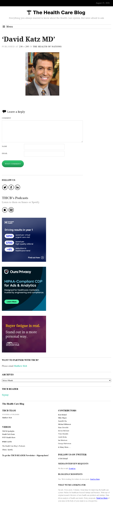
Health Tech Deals (8, 434)
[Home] (55, 12)
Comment (6, 118)
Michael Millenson (64, 424)
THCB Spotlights (8, 431)
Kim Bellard (62, 415)
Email (4, 153)
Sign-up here (42, 455)
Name (4, 146)
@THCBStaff (63, 458)
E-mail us (72, 468)
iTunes (4, 449)
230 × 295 (24, 46)
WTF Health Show (8, 437)
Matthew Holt (20, 365)
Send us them (95, 479)
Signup (5, 394)
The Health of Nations (47, 46)
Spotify (10, 449)
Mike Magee (62, 418)
